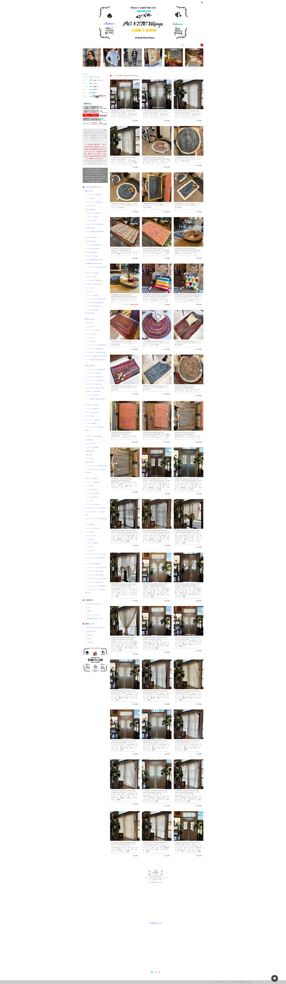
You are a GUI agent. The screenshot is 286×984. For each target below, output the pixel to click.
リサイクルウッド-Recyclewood (96, 352)
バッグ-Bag (90, 458)
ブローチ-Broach (91, 423)
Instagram (90, 642)
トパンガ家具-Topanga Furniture (96, 359)
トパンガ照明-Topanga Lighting (96, 399)
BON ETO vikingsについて (95, 604)
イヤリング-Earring (92, 412)
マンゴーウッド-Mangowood (95, 348)
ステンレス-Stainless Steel (94, 245)
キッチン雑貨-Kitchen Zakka (95, 259)
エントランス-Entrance (93, 330)
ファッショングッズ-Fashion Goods (97, 465)
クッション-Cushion (92, 295)
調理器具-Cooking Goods (94, 263)
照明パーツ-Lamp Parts (93, 391)
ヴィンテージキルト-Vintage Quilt (96, 299)
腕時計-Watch (91, 451)
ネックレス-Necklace (93, 408)
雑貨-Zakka (89, 191)
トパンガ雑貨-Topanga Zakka (95, 231)
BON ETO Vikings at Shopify (96, 627)
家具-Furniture (90, 319)
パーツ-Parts (90, 198)
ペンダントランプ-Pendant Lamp (96, 369)
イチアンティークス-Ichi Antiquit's (96, 508)
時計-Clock (90, 323)
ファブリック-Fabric (92, 273)
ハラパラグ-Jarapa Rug (93, 306)
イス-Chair (90, 337)
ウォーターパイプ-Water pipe (95, 224)
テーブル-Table (91, 334)
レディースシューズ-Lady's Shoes (96, 567)
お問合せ (89, 611)
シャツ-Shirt (90, 486)
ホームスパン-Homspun (93, 504)
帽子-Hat (89, 454)
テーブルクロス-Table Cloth (95, 280)
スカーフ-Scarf (91, 443)
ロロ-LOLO (90, 546)
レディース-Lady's (91, 478)
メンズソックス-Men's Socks (95, 582)
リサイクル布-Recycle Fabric (95, 302)
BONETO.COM (91, 631)
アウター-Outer (91, 489)
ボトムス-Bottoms (92, 497)
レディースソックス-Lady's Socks (96, 578)
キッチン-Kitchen (91, 237)
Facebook (90, 635)
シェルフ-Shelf (91, 341)
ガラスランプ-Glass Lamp (94, 384)
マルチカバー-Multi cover (94, 284)
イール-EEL (90, 550)
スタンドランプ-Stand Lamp (95, 377)
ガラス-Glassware (92, 252)
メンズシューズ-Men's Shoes (95, 571)
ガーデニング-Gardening (94, 213)
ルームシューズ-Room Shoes (95, 575)
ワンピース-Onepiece (93, 493)
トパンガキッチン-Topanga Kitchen (97, 267)
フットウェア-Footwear (93, 564)
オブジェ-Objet (91, 205)
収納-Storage (90, 228)
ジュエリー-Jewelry (91, 405)
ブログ (89, 607)
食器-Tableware (91, 241)
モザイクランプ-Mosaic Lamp (95, 388)
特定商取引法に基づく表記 (95, 618)
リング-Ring (90, 416)
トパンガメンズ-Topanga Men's (96, 558)
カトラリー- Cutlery (92, 256)
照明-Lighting (89, 365)
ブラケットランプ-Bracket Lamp (96, 380)
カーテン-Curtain (91, 277)
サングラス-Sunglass (93, 447)
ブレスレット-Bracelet (93, 419)
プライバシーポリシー (93, 615)
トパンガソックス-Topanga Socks (96, 586)
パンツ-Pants (90, 539)
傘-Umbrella (90, 462)
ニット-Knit (90, 500)
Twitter (89, 638)
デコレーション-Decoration (94, 202)
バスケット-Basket (92, 217)
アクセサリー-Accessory (93, 436)
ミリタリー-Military (92, 543)
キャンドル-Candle (92, 395)
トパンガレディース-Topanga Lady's (97, 518)
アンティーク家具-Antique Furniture (97, 356)
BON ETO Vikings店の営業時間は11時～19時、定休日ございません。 (105, 45)
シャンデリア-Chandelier (94, 373)
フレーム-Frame (91, 220)
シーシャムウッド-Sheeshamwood (97, 345)
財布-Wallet (90, 440)
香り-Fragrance (91, 209)
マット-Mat (90, 288)
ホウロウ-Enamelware (93, 248)
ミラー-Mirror (91, 326)
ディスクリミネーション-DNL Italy (96, 554)
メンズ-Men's (89, 524)
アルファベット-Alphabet (94, 194)
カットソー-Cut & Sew (93, 482)
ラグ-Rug (89, 291)
